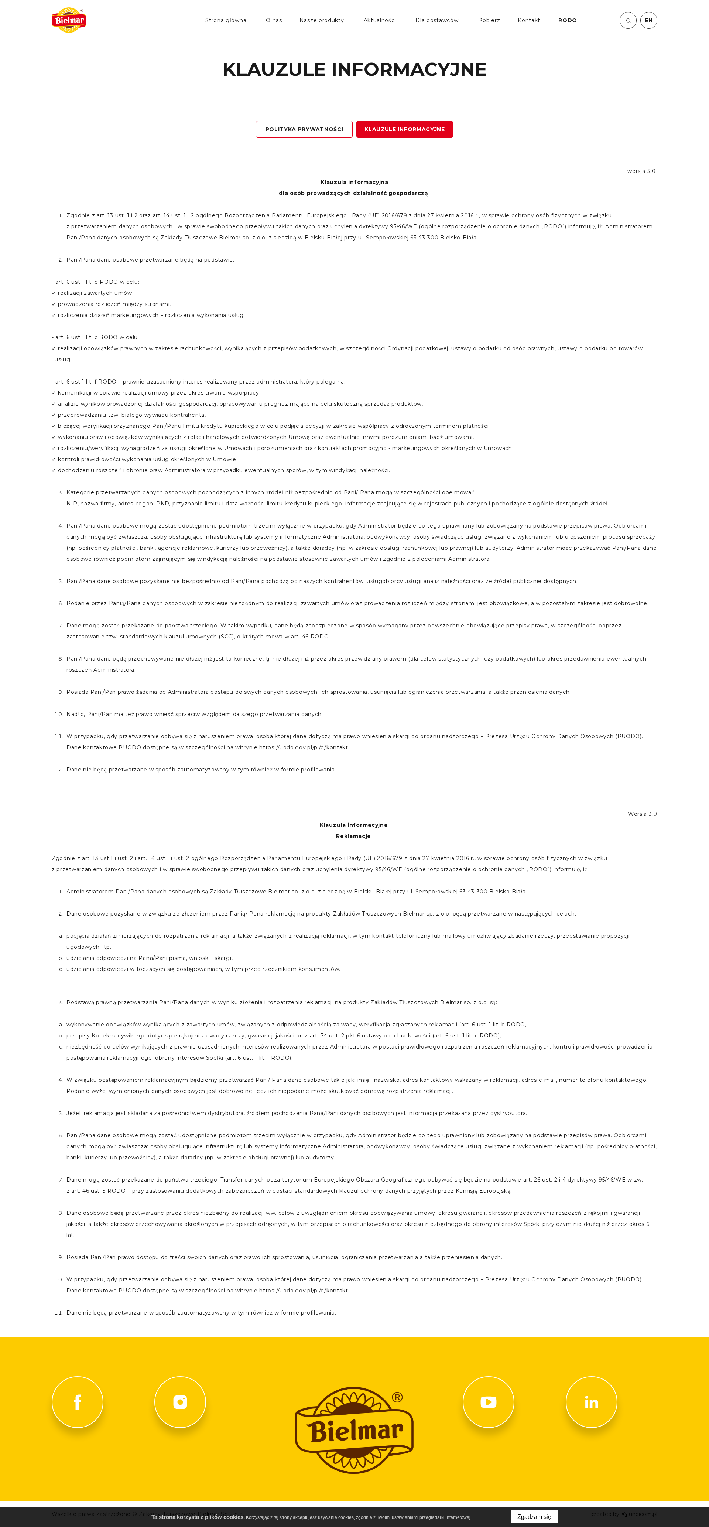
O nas (274, 20)
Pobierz (489, 20)
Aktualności (380, 20)
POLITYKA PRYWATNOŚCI (304, 129)
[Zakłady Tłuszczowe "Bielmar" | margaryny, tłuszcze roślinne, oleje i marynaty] (69, 20)
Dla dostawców (436, 20)
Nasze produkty (321, 20)
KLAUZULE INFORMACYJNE (404, 129)
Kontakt (529, 20)
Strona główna (225, 20)
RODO (567, 20)
